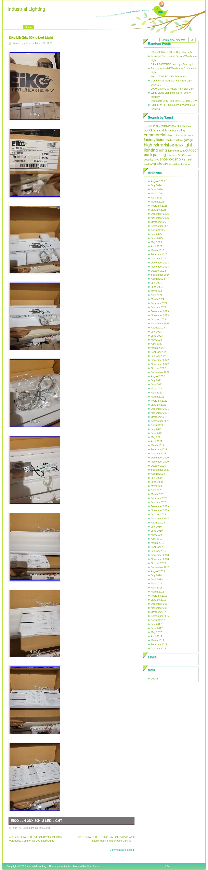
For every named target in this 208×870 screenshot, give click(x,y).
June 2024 (157, 287)
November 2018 (160, 559)
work (187, 164)
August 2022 (158, 376)
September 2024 (160, 274)
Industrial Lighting (26, 9)
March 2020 (157, 494)
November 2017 (160, 608)
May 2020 (156, 486)
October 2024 (158, 270)
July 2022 (156, 380)
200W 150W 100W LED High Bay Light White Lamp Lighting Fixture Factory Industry (172, 92)
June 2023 (157, 335)
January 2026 (158, 209)
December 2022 (160, 360)
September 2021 (160, 421)
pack (148, 155)
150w (156, 126)
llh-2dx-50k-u (42, 828)
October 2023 (158, 319)
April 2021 (156, 441)
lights (163, 150)
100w (148, 126)
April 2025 (156, 246)
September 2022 (160, 372)
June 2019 (157, 530)
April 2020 (156, 490)
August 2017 (158, 620)
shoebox (167, 159)
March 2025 (157, 250)
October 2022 (158, 368)
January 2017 (158, 648)
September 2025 (160, 226)
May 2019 (156, 534)
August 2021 (158, 425)
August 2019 (158, 522)
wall (146, 164)
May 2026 (156, 193)
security (148, 159)
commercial (155, 134)
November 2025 (160, 218)
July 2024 (156, 283)
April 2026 (156, 197)
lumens (172, 150)
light (31, 828)
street (188, 159)
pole (181, 155)
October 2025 (158, 222)
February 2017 (159, 644)
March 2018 (157, 591)
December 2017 (160, 603)
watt (174, 164)
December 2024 (160, 262)
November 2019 (160, 510)
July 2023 (156, 331)
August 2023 (158, 327)
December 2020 (160, 457)
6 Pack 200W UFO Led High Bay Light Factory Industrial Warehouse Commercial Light (174, 68)
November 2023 (160, 315)
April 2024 (156, 295)
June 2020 (157, 482)
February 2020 (159, 498)
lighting (151, 150)
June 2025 (157, 238)
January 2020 (158, 502)
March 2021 (157, 445)
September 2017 (160, 616)
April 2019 (156, 538)
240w (173, 126)
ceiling (181, 130)
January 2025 (158, 258)
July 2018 (156, 575)
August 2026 (158, 181)
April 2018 (156, 587)
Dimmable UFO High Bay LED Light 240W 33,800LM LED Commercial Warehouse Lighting (174, 105)
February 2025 (159, 254)
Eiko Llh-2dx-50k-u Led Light (36, 820)
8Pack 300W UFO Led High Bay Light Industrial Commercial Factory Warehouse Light (174, 56)
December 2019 (160, 506)
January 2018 (158, 599)
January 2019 (158, 551)
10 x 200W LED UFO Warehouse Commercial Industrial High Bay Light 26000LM (171, 80)
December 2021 (160, 408)
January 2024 (158, 307)
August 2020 (158, 473)
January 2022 (158, 404)
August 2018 (158, 571)
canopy (172, 130)
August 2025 (158, 230)
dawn (170, 135)
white (181, 164)
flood (180, 140)
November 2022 (160, 364)
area (157, 130)
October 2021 (158, 417)
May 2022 (156, 388)
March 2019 (157, 543)
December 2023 (160, 311)
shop (178, 159)
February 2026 (159, 205)
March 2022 (157, 396)
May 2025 (156, 242)
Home (28, 27)
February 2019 (159, 547)
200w (165, 126)
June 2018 (157, 579)
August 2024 (158, 278)
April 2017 (156, 636)
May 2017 (156, 632)
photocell (172, 155)
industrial (161, 145)
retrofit (188, 155)
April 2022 (156, 392)
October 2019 (158, 514)
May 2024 (156, 291)
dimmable (180, 135)
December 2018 (160, 555)
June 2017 (157, 628)
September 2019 (160, 518)
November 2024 (160, 266)
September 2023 (160, 323)
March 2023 (157, 348)
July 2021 (156, 429)
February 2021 (159, 449)
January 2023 (158, 356)
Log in (154, 678)
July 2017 (156, 624)
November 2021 (160, 413)
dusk (190, 135)
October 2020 (158, 465)
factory (150, 139)
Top (169, 866)
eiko (15, 828)
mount (181, 150)
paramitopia (63, 866)
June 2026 (157, 189)
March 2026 (157, 201)
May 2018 (156, 583)
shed (156, 159)
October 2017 (158, 612)
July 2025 (156, 234)
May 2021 (156, 437)
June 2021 (157, 433)
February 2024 (159, 303)
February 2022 (159, 400)
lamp (179, 145)
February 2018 (159, 595)
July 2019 (156, 526)
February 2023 (159, 352)
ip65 (171, 145)
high (148, 144)
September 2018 (160, 567)
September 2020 (160, 469)
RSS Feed (161, 4)
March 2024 (157, 299)
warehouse (160, 163)
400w (188, 126)
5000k (148, 130)
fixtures (172, 140)
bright (164, 130)
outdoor (191, 150)
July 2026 (156, 185)
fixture (161, 140)
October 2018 (158, 563)
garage (188, 140)
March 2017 (157, 640)
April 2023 (156, 343)
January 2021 (158, 453)
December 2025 (160, 213)
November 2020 (160, 461)
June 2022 (157, 384)
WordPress (93, 866)
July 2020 (156, 478)
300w (181, 126)
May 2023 (156, 339)
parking (159, 155)
